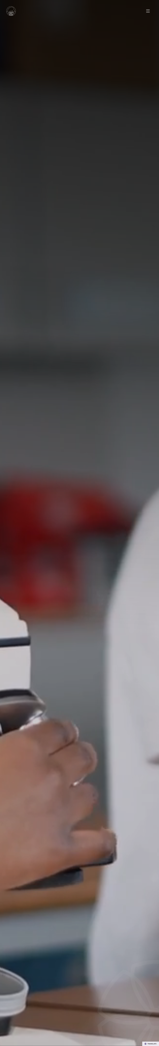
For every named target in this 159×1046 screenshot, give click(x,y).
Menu (148, 11)
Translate (152, 1044)
